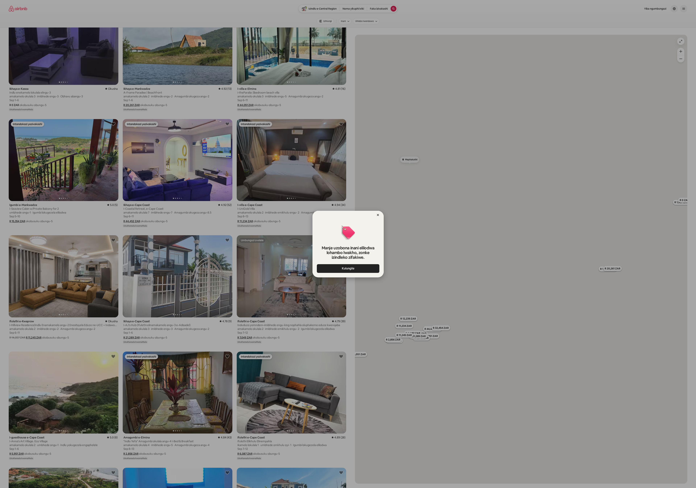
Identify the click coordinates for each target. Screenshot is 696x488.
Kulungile (348, 268)
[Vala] (377, 215)
